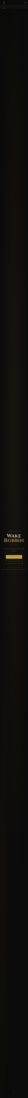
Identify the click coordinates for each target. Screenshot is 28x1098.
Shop (4, 8)
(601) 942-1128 (23, 569)
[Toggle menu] (25, 2)
